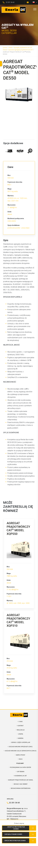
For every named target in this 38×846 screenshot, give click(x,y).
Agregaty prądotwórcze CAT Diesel (20, 780)
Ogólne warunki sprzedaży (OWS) (21, 746)
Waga (9, 189)
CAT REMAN (20, 771)
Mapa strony (20, 755)
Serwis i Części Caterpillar (20, 742)
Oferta (10, 47)
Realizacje (20, 730)
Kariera (20, 738)
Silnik (9, 212)
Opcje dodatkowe (13, 225)
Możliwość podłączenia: (15, 218)
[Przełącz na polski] (34, 2)
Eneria (5, 47)
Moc (9, 175)
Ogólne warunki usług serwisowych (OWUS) (20, 751)
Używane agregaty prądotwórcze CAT (20, 50)
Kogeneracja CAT (20, 775)
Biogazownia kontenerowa (20, 788)
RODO (20, 759)
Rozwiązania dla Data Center (20, 767)
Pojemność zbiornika (14, 182)
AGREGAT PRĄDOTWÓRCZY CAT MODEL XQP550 (18, 528)
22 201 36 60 (10, 2)
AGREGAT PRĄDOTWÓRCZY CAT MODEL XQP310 (18, 620)
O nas (21, 721)
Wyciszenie (11, 205)
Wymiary (10, 195)
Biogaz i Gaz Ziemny (20, 784)
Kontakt (21, 725)
